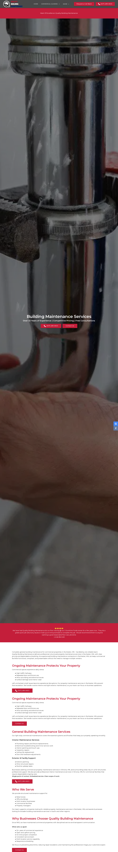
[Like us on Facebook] (116, 428)
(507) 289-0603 (106, 4)
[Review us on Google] (116, 424)
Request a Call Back (84, 4)
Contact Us (70, 326)
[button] (67, 4)
